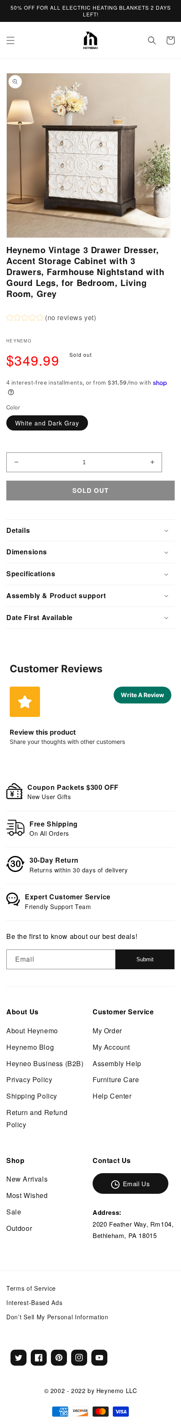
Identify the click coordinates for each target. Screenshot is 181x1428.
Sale (13, 1212)
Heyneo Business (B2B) (45, 1063)
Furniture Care (116, 1079)
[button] (10, 40)
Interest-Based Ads (34, 1302)
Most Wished (27, 1195)
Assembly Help (117, 1063)
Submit (145, 959)
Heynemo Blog (30, 1047)
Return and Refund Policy (36, 1118)
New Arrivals (27, 1179)
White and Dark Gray (47, 423)
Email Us (136, 1183)
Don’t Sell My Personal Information (57, 1317)
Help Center (112, 1096)
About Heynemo (32, 1030)
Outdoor (19, 1228)
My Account (111, 1047)
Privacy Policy (29, 1079)
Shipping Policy (31, 1096)
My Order (107, 1030)
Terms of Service (31, 1288)
